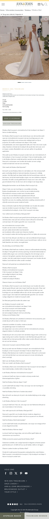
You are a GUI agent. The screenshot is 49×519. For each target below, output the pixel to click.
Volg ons (9, 469)
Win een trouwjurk (12, 123)
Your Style (10, 492)
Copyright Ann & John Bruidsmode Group (24, 510)
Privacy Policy (24, 512)
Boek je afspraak (12, 118)
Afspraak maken (12, 516)
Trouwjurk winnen (36, 516)
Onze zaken (10, 484)
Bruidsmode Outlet (14, 489)
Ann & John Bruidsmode (17, 486)
